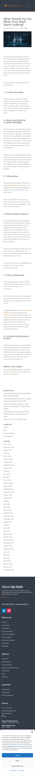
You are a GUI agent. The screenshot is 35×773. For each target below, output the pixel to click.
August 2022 (8, 522)
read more (6, 597)
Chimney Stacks (6, 637)
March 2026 (7, 444)
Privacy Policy (21, 770)
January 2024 (8, 486)
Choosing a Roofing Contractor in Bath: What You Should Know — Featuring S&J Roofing (17, 406)
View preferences (17, 766)
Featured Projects (9, 433)
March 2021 (7, 561)
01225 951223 (8, 708)
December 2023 (9, 489)
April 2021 (7, 558)
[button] (32, 732)
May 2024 (7, 477)
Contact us (5, 677)
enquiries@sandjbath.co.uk (9, 710)
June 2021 (7, 552)
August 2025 (8, 450)
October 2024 (8, 462)
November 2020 (9, 570)
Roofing (4, 622)
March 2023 (7, 510)
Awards (6, 427)
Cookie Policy (12, 770)
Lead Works (5, 643)
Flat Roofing (5, 625)
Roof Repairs (6, 628)
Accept (17, 755)
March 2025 (7, 456)
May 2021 (7, 555)
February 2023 (8, 513)
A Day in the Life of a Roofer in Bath (15, 419)
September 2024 (9, 465)
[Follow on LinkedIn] (4, 610)
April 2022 (7, 531)
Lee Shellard (9, 28)
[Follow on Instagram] (9, 610)
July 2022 (6, 525)
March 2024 (7, 480)
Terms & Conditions (7, 695)
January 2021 (8, 567)
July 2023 (6, 501)
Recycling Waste (7, 665)
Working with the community (10, 668)
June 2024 (7, 474)
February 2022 (8, 534)
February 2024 (8, 483)
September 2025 (9, 447)
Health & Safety (6, 662)
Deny (17, 761)
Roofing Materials (7, 631)
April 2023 (7, 507)
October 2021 (8, 546)
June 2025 (7, 453)
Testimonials (5, 671)
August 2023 (8, 498)
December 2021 (9, 540)
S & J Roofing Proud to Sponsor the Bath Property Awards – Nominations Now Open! (16, 414)
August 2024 (8, 468)
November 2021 (9, 543)
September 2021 (9, 549)
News (3, 674)
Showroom (5, 659)
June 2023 (7, 504)
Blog (26, 28)
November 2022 (9, 519)
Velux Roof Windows (8, 640)
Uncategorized (8, 436)
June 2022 (7, 528)
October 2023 (8, 495)
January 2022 (8, 537)
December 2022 (9, 516)
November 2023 (9, 492)
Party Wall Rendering (8, 634)
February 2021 (8, 564)
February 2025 (8, 459)
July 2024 (6, 471)
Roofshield (5, 646)
